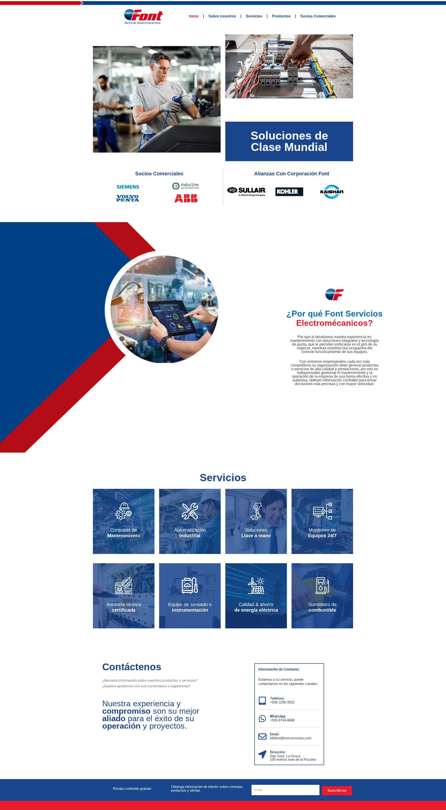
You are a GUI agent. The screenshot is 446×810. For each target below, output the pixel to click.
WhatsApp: (278, 716)
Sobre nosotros (222, 16)
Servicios (254, 16)
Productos (281, 16)
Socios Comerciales (318, 16)
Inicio (194, 16)
